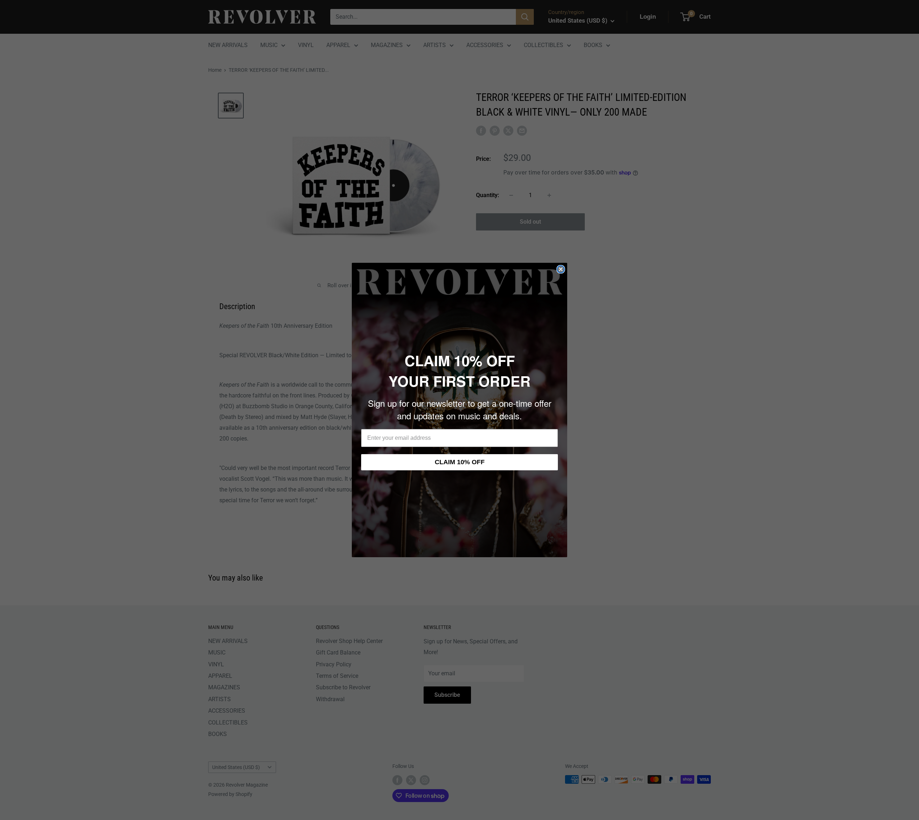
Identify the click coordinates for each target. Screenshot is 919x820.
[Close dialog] (560, 269)
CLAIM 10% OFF (460, 462)
